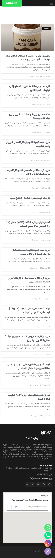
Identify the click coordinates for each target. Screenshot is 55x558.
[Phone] (47, 535)
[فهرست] (51, 3)
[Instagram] (47, 543)
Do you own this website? (37, 507)
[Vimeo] (32, 484)
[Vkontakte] (27, 484)
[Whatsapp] (47, 527)
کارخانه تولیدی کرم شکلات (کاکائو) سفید (30, 198)
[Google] (43, 484)
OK (16, 507)
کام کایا (40, 445)
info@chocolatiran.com (38, 478)
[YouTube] (38, 484)
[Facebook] (49, 484)
